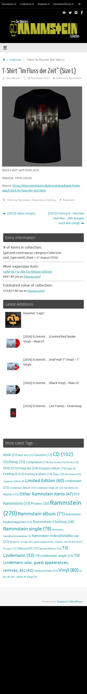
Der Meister (13, 78)
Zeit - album (18, 577)
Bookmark (69, 200)
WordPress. (76, 601)
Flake (58, 474)
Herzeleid (73, 474)
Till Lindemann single (54, 556)
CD (63, 454)
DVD (10, 468)
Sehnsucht (28, 548)
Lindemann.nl (27, 4)
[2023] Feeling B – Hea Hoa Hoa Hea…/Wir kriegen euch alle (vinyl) (66, 218)
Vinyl (68, 570)
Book (10, 455)
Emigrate (28, 468)
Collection (16, 59)
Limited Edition (44, 480)
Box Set (25, 455)
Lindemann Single (47, 488)
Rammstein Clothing (44, 200)
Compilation (37, 462)
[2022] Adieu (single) (21, 213)
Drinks (72, 462)
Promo (40, 503)
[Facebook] (82, 12)
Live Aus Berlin (68, 488)
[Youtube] (64, 12)
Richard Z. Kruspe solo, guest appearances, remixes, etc (40, 542)
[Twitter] (70, 12)
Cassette (43, 455)
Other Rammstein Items (46, 494)
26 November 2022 (38, 78)
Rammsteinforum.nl (63, 4)
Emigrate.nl (43, 4)
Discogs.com (31, 276)
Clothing (12, 200)
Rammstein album (41, 514)
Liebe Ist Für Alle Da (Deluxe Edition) (27, 272)
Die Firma (57, 462)
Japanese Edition (13, 481)
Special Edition (50, 548)
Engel (71, 468)
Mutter (11, 494)
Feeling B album (38, 474)
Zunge (32, 576)
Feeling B (13, 474)
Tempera (62, 601)
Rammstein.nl (9, 4)
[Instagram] (76, 12)
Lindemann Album (23, 488)
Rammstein (75, 78)
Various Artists (46, 571)
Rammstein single (27, 529)
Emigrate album (52, 468)
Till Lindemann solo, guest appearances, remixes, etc (41, 563)
